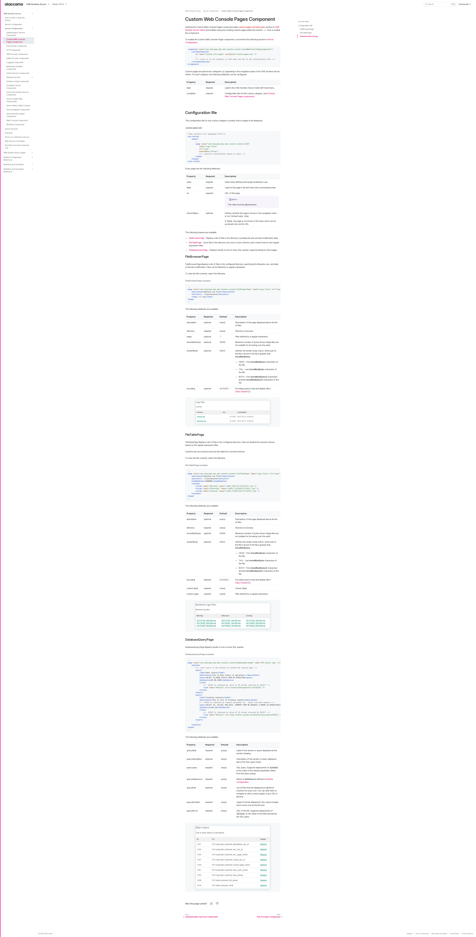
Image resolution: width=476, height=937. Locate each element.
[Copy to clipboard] (277, 49)
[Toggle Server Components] (32, 28)
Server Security (11, 129)
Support (410, 934)
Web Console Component (17, 120)
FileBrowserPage (307, 29)
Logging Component (14, 62)
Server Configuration (13, 24)
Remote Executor (13, 77)
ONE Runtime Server (12, 14)
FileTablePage (306, 33)
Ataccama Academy (439, 934)
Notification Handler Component (14, 67)
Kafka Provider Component (17, 58)
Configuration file (305, 25)
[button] (233, 412)
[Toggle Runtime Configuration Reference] (32, 157)
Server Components (14, 28)
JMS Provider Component (17, 54)
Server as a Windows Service (17, 137)
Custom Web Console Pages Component (15, 40)
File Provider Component (16, 46)
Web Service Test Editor (15, 141)
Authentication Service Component (15, 34)
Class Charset (241, 391)
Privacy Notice (467, 934)
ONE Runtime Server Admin (14, 153)
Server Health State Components (14, 100)
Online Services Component (17, 73)
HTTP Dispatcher (13, 50)
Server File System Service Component (17, 93)
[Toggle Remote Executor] (32, 77)
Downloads (464, 4)
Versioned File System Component (15, 115)
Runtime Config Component (17, 81)
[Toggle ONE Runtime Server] (32, 13)
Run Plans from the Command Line (17, 146)
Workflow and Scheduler (13, 164)
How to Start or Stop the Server (15, 19)
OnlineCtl (8, 133)
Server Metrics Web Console (18, 105)
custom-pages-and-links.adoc (251, 27)
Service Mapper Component (18, 110)
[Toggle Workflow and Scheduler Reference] (32, 169)
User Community (422, 934)
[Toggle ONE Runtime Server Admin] (32, 152)
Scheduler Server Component (13, 86)
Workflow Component (15, 124)
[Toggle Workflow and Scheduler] (32, 164)
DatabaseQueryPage (309, 36)
